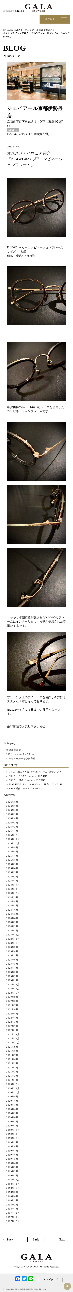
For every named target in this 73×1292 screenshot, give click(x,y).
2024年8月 (12, 901)
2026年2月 (12, 826)
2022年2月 (12, 1026)
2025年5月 (12, 864)
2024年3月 (12, 922)
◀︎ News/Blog (11, 55)
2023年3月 (12, 972)
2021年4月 (12, 1067)
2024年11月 (13, 889)
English (19, 10)
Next (62, 1239)
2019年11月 (13, 1134)
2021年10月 (13, 1042)
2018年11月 (13, 1184)
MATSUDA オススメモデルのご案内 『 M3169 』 (37, 784)
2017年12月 (13, 1213)
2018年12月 (13, 1179)
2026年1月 (12, 831)
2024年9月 (12, 897)
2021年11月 (13, 1038)
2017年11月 (13, 1217)
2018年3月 (12, 1200)
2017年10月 (13, 1221)
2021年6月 (12, 1059)
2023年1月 (12, 980)
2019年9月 (12, 1142)
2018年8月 (12, 1192)
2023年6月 (12, 959)
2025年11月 (13, 839)
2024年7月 (12, 905)
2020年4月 (12, 1117)
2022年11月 (13, 988)
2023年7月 (12, 955)
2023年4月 (12, 968)
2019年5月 (12, 1159)
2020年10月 (13, 1092)
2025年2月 (12, 876)
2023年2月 (12, 976)
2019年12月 (13, 1130)
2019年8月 (12, 1146)
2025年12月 (13, 835)
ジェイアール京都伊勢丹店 (20, 758)
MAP (11, 129)
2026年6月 (12, 810)
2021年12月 (13, 1034)
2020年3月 (12, 1121)
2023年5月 (12, 964)
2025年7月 (12, 856)
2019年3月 (12, 1167)
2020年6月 (12, 1109)
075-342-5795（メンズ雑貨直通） (29, 134)
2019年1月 (12, 1175)
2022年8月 (12, 1001)
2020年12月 (13, 1084)
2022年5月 (12, 1013)
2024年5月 (12, 914)
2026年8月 (12, 802)
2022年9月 (12, 997)
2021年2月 (12, 1076)
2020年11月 (13, 1088)
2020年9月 (12, 1096)
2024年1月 (12, 930)
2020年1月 (12, 1125)
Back (36, 1239)
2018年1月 (12, 1208)
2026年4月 (12, 818)
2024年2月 (12, 926)
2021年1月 (12, 1080)
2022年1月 (12, 1030)
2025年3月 (12, 872)
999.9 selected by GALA (20, 754)
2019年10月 (13, 1138)
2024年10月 (13, 893)
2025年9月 (12, 847)
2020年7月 (12, 1105)
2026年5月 (12, 814)
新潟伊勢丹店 (13, 750)
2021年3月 (12, 1071)
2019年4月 (12, 1163)
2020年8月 (12, 1101)
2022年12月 (13, 984)
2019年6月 (12, 1155)
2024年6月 (12, 910)
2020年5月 (12, 1113)
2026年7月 (12, 806)
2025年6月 (12, 860)
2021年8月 (12, 1051)
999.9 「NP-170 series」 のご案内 (27, 776)
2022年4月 (12, 1017)
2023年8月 (12, 951)
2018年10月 (13, 1188)
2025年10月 (13, 843)
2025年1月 (12, 880)
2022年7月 (12, 1005)
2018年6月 (12, 1196)
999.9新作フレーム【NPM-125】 (27, 788)
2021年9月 (12, 1047)
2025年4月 (12, 868)
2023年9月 (12, 947)
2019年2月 (12, 1171)
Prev (10, 1239)
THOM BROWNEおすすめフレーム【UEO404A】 (36, 772)
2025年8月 (12, 851)
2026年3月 (12, 822)
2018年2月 (12, 1204)
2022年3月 (12, 1022)
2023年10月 (13, 943)
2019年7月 (12, 1150)
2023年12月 (13, 934)
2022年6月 (12, 1009)
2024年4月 (12, 918)
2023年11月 (13, 939)
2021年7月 (12, 1055)
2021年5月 (12, 1063)
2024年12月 (13, 885)
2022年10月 (13, 993)
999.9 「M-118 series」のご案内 (27, 780)
